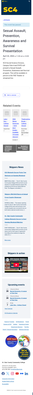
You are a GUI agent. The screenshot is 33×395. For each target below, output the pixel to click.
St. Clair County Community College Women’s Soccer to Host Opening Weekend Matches (15, 219)
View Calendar (8, 308)
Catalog (15, 324)
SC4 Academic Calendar (11, 313)
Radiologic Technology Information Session (8, 148)
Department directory (17, 327)
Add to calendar (11, 95)
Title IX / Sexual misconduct (10, 329)
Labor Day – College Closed (18, 305)
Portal (27, 321)
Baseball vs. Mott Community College (23, 147)
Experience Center (24, 324)
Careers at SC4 (7, 324)
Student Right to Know (8, 381)
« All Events (6, 20)
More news (8, 240)
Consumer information (8, 378)
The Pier (26, 327)
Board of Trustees (9, 321)
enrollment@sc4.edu (16, 369)
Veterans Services (24, 329)
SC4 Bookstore (20, 321)
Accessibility (5, 384)
